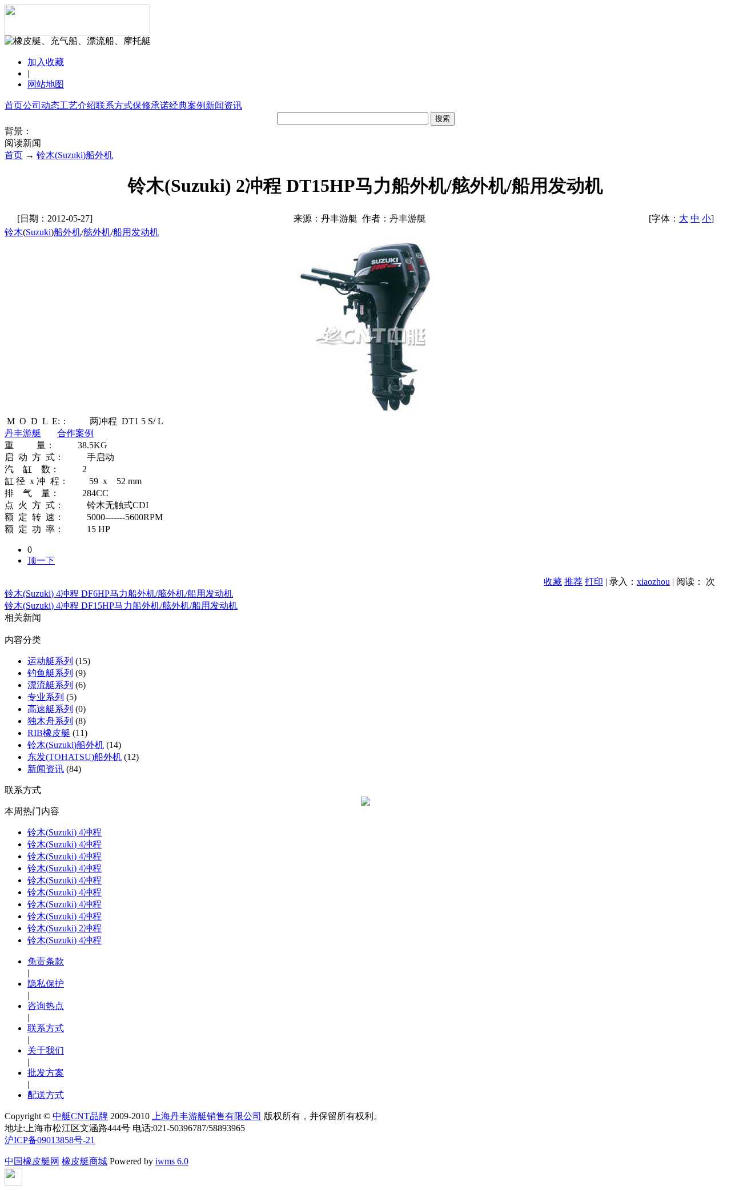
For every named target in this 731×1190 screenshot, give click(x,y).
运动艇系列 (50, 661)
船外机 (67, 232)
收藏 (553, 581)
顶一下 (41, 560)
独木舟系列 (50, 721)
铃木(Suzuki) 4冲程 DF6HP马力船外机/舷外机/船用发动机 (119, 593)
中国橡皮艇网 (32, 1161)
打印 (594, 581)
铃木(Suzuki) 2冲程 (64, 928)
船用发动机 (136, 232)
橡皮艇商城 (84, 1161)
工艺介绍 (77, 105)
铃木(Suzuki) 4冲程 (64, 832)
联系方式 (114, 105)
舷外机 (97, 232)
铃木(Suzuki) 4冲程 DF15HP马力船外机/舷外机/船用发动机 (121, 605)
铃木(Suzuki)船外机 (75, 155)
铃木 (14, 232)
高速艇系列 (50, 709)
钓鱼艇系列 (50, 673)
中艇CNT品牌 (80, 1116)
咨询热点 (45, 1006)
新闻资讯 (224, 105)
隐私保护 (45, 983)
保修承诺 (150, 105)
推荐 (573, 581)
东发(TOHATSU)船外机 (74, 757)
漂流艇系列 (50, 685)
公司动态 (41, 105)
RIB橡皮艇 (48, 733)
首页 (14, 105)
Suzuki (38, 232)
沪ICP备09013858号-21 (50, 1140)
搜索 (442, 118)
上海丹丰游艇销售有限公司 (207, 1116)
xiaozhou (653, 581)
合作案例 (75, 433)
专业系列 (45, 697)
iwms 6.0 (171, 1161)
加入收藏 (45, 62)
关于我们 (45, 1050)
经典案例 (187, 105)
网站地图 (45, 84)
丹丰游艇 (23, 433)
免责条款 (45, 961)
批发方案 (45, 1073)
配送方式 (45, 1095)
